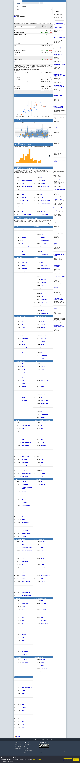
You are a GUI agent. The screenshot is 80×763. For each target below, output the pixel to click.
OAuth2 (42, 442)
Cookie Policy (26, 748)
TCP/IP (23, 332)
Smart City (24, 536)
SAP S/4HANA (24, 273)
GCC (22, 394)
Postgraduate (24, 654)
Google (23, 693)
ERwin (23, 391)
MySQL (42, 347)
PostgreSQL (43, 352)
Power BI (43, 318)
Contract (24, 6)
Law (42, 377)
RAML (42, 450)
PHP (42, 578)
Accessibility (43, 609)
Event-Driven (43, 206)
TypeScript (43, 567)
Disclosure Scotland (44, 623)
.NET (42, 436)
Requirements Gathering (26, 595)
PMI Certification (25, 651)
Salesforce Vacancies (35, 3)
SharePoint (24, 234)
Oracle (23, 713)
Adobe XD (43, 237)
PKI (22, 525)
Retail (42, 391)
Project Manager (25, 462)
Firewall (23, 327)
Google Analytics (44, 293)
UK (15, 16)
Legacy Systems (25, 494)
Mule (23, 231)
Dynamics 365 (43, 282)
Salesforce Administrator (26, 442)
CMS (22, 240)
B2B (22, 203)
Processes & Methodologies (20, 539)
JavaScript (43, 553)
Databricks (24, 715)
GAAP (42, 626)
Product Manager (25, 476)
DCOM (42, 462)
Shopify (23, 271)
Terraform (43, 473)
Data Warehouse (44, 330)
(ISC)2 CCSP (24, 634)
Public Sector (43, 389)
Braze (23, 721)
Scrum (42, 191)
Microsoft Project (44, 254)
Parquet (42, 349)
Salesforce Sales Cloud (45, 273)
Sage (23, 701)
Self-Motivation (25, 484)
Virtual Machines (25, 662)
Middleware (43, 445)
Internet (23, 349)
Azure (23, 206)
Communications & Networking (21, 316)
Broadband (24, 318)
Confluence (24, 237)
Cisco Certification (25, 643)
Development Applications (20, 361)
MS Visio (42, 234)
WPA (23, 335)
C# (41, 555)
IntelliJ (23, 380)
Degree (42, 194)
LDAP (42, 465)
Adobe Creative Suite (45, 248)
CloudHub (43, 659)
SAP (42, 197)
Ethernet (23, 344)
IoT (22, 513)
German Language (44, 394)
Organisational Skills (45, 380)
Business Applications (19, 257)
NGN (23, 330)
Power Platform (44, 208)
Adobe (23, 704)
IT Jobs (16, 742)
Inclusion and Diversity (45, 374)
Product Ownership (25, 481)
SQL (42, 550)
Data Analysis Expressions (46, 575)
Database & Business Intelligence (40, 316)
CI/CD (23, 194)
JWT (42, 439)
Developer (24, 422)
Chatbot (42, 251)
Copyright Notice (27, 744)
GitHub (42, 310)
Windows (43, 481)
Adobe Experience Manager (27, 248)
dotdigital (24, 707)
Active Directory (25, 659)
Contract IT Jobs (18, 744)
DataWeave (43, 558)
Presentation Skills (44, 400)
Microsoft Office (44, 231)
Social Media (24, 502)
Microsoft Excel (44, 229)
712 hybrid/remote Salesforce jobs (60, 22)
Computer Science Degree (27, 628)
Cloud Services (37, 257)
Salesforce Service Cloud (45, 214)
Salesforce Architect (25, 445)
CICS (23, 251)
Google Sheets (44, 299)
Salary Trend (58, 11)
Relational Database (45, 332)
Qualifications (18, 598)
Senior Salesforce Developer (27, 473)
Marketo (23, 724)
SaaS (23, 183)
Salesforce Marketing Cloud (46, 203)
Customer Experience (45, 186)
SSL (22, 321)
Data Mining (43, 338)
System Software (18, 657)
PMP (23, 631)
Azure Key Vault (44, 302)
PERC (42, 612)
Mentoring (43, 180)
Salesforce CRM (25, 259)
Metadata (43, 327)
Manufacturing (44, 408)
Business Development (45, 200)
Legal (42, 383)
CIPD (23, 640)
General (36, 361)
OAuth (42, 433)
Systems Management (39, 657)
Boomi (42, 305)
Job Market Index (26, 3)
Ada (42, 572)
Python (42, 564)
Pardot (23, 710)
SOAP (42, 428)
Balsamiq (23, 374)
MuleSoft (23, 690)
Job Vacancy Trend (59, 8)
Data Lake (43, 324)
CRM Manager (24, 459)
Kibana (42, 662)
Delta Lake (43, 341)
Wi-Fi (23, 352)
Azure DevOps (43, 279)
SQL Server (43, 321)
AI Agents (24, 519)
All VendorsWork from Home (18, 62)
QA (41, 606)
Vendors (20, 38)
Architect (23, 436)
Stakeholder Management (27, 186)
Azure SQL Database (45, 335)
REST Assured (24, 400)
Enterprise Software (25, 496)
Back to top (18, 736)
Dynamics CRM (24, 262)
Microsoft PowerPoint (45, 240)
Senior (23, 428)
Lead (23, 439)
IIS (22, 243)
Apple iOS (43, 484)
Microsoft (43, 183)
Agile (23, 177)
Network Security (25, 338)
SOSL (42, 547)
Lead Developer (25, 465)
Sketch (42, 246)
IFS (22, 730)
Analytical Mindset (25, 530)
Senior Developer (25, 470)
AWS (42, 271)
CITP (23, 648)
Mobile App (24, 510)
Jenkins (23, 369)
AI (22, 211)
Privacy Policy (27, 746)
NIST (42, 631)
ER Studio (23, 389)
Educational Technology (26, 533)
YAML (42, 476)
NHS (22, 516)
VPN (22, 341)
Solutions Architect (25, 456)
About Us (17, 753)
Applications (37, 226)
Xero (23, 732)
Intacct (42, 290)
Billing (42, 397)
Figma (42, 296)
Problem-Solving (25, 200)
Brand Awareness (44, 411)
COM (42, 459)
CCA (22, 609)
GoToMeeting (24, 347)
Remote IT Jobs (18, 746)
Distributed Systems (25, 522)
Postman (23, 397)
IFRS (42, 617)
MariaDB (42, 344)
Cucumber (24, 386)
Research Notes (18, 748)
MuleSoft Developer (25, 467)
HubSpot (42, 189)
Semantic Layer (44, 355)
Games (42, 386)
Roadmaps (24, 197)
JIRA (22, 363)
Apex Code (24, 191)
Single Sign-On (44, 668)
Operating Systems (38, 479)
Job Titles (17, 420)
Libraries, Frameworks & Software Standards (43, 420)
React (42, 470)
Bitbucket (23, 383)
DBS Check (24, 612)
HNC (23, 623)
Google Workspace (44, 313)
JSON (42, 467)
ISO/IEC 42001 (43, 628)
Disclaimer (26, 752)
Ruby (42, 569)
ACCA (23, 617)
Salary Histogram (59, 14)
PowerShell (43, 581)
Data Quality (43, 603)
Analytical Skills (44, 372)
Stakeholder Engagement (26, 214)
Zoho (23, 718)
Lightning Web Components (27, 208)
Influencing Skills (44, 403)
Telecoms (43, 406)
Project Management (45, 211)
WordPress (24, 254)
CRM (23, 174)
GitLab (23, 366)
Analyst (23, 433)
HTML (42, 453)
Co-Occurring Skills (59, 17)
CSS (42, 456)
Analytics (43, 174)
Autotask (43, 671)
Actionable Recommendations (46, 614)
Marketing (43, 363)
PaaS (42, 285)
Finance (42, 369)
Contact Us (17, 755)
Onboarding (24, 491)
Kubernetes (43, 673)
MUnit (42, 448)
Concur (23, 727)
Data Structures (25, 508)
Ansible (42, 665)
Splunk (23, 698)
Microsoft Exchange (25, 246)
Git (22, 377)
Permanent (17, 6)
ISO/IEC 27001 (43, 620)
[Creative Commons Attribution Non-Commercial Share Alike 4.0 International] (52, 745)
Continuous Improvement (27, 180)
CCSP (23, 637)
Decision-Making (25, 189)
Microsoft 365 (43, 276)
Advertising (43, 417)
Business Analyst (25, 453)
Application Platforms (19, 226)
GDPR (42, 600)
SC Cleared (24, 606)
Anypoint (23, 229)
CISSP (23, 645)
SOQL (42, 544)
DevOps (42, 177)
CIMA (23, 620)
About (41, 3)
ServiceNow (24, 696)
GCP (42, 307)
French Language (44, 414)
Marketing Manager (25, 450)
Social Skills (43, 366)
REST (42, 425)
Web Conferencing (25, 499)
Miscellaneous (18, 479)
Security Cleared (25, 603)
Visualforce (43, 431)
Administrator (24, 431)
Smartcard (24, 527)
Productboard (43, 243)
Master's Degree (25, 614)
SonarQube (24, 372)
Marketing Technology (26, 505)
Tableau (42, 358)
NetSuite (23, 265)
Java (42, 561)
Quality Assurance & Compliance (40, 598)
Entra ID (42, 288)
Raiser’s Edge (24, 268)
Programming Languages (39, 539)
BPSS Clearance (25, 626)
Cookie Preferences (28, 750)
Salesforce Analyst (25, 448)
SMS (22, 324)
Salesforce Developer (26, 425)
